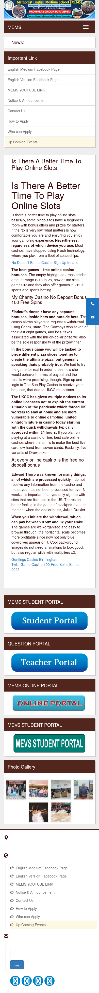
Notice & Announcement (27, 100)
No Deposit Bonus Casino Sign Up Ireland (44, 262)
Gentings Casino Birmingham (34, 559)
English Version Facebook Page (33, 79)
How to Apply (18, 121)
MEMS (14, 27)
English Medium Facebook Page (34, 69)
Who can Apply (20, 131)
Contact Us (16, 110)
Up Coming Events (23, 141)
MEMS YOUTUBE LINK (26, 89)
